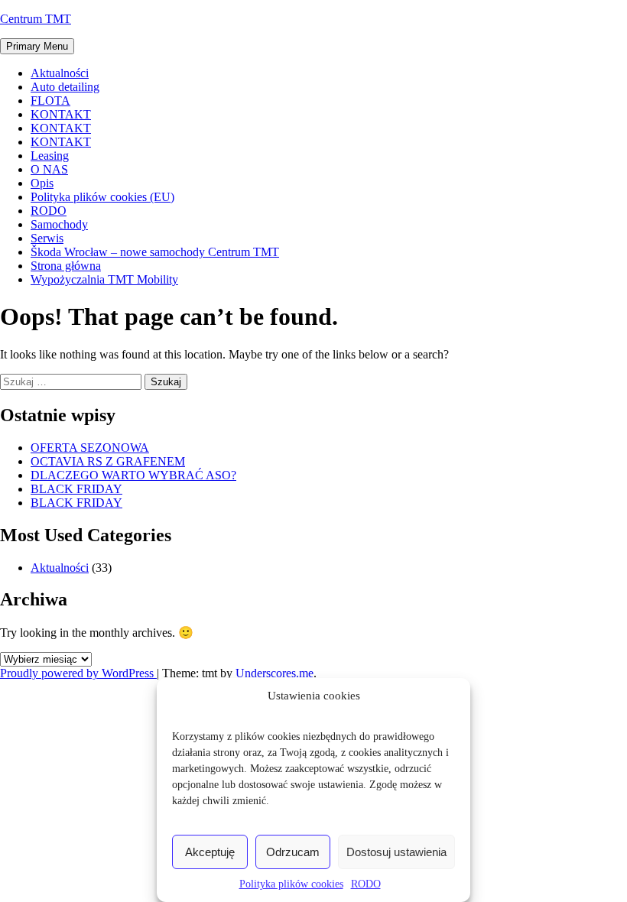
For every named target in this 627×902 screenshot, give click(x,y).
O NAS (49, 169)
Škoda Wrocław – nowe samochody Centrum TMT (155, 251)
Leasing (50, 155)
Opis (42, 183)
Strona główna (66, 265)
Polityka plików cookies (291, 884)
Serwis (47, 238)
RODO (366, 884)
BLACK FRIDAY (76, 488)
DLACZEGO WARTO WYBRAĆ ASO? (133, 475)
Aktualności (60, 73)
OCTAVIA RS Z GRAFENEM (108, 461)
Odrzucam (293, 851)
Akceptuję (210, 851)
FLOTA (50, 100)
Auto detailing (65, 86)
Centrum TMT (35, 18)
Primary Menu (37, 46)
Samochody (59, 224)
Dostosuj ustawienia (396, 851)
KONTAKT (61, 114)
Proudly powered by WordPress (78, 673)
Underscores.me (275, 673)
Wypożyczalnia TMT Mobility (104, 279)
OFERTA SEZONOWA (90, 447)
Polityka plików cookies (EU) (102, 196)
